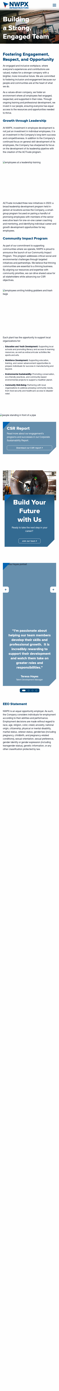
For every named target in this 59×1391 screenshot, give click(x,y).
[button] (6, 590)
